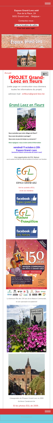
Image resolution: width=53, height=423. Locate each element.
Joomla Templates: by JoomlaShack (26, 417)
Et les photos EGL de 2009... (26, 406)
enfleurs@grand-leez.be (33, 94)
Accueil (8, 73)
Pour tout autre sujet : (26, 28)
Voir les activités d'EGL (26, 187)
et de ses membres (26, 191)
